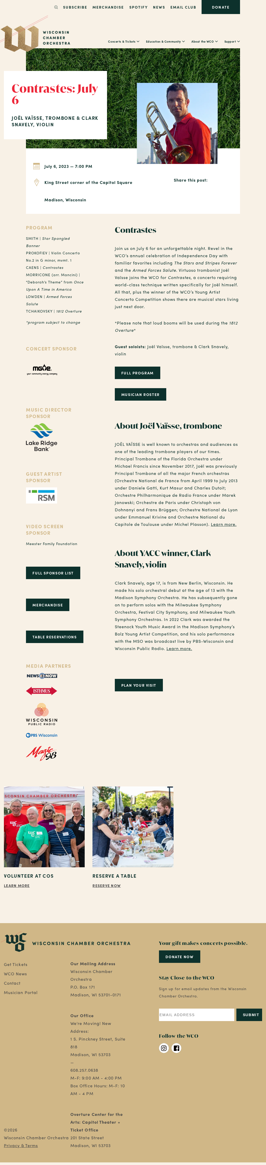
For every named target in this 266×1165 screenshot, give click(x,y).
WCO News (15, 974)
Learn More (17, 885)
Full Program (137, 372)
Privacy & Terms (21, 1145)
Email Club (183, 7)
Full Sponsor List (53, 572)
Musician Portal (21, 992)
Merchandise (108, 7)
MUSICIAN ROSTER (140, 394)
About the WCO (202, 41)
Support (230, 41)
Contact (12, 983)
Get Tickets (16, 964)
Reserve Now (106, 885)
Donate (220, 7)
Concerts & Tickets (121, 41)
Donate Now (179, 956)
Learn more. (224, 524)
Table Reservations (54, 636)
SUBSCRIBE (75, 7)
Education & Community (163, 41)
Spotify (138, 7)
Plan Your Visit (138, 685)
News (159, 7)
